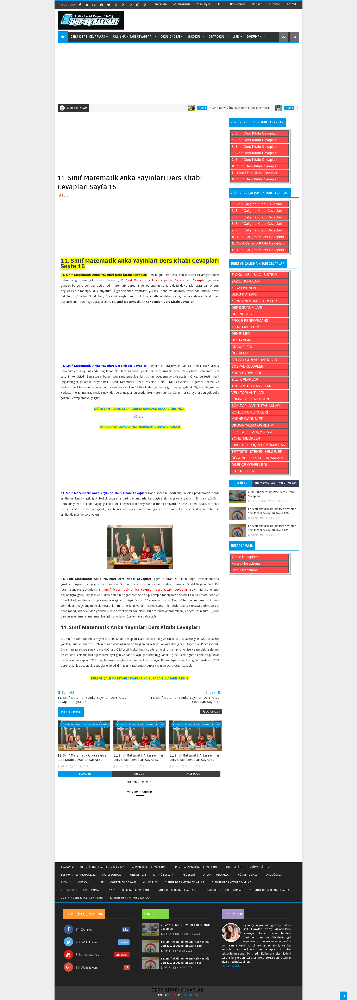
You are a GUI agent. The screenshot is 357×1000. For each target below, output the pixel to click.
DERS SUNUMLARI (246, 308)
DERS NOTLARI (244, 294)
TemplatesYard (190, 995)
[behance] (130, 5)
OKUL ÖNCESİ (274, 874)
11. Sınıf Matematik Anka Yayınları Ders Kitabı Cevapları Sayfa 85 (138, 758)
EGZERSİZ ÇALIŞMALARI (251, 432)
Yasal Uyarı (203, 4)
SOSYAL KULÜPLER (247, 366)
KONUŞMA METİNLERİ (249, 412)
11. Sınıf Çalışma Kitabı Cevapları (257, 243)
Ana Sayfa (67, 867)
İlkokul (194, 36)
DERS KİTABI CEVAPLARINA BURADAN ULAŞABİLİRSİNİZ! (140, 427)
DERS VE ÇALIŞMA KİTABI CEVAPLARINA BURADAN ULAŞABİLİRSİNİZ (139, 678)
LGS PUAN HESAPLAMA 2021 (78, 874)
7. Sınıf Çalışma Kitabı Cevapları (256, 217)
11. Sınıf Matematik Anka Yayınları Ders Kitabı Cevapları (85, 725)
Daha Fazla (213, 711)
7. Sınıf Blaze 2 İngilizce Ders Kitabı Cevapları (220, 108)
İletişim (257, 4)
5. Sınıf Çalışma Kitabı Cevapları (256, 204)
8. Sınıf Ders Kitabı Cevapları (254, 153)
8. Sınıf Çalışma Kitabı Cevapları (256, 224)
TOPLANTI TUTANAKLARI (252, 386)
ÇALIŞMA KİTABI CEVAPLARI (148, 867)
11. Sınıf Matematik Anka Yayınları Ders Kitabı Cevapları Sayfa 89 (83, 758)
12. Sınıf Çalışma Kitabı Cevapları (257, 250)
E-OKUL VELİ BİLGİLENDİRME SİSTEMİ (247, 867)
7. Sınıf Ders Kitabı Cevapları (254, 147)
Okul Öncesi (170, 36)
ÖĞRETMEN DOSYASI (123, 882)
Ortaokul (217, 36)
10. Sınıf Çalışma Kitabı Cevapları (257, 237)
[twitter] (87, 5)
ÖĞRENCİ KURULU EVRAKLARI (257, 458)
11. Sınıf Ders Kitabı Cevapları (254, 173)
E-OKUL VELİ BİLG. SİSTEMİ (254, 275)
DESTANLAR (241, 340)
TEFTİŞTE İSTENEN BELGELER (256, 452)
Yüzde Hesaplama (245, 557)
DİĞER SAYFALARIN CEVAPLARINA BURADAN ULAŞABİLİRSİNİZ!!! (139, 409)
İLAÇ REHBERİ (243, 471)
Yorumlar (287, 483)
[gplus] (94, 5)
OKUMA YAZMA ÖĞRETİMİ (252, 425)
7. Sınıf (183, 107)
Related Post (70, 712)
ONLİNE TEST (242, 314)
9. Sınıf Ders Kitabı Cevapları (254, 160)
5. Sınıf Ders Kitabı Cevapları (254, 133)
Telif (220, 4)
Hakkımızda (238, 4)
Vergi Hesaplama (244, 570)
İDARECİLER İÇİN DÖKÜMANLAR (258, 445)
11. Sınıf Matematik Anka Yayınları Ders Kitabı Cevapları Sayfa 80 (194, 758)
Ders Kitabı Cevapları (87, 36)
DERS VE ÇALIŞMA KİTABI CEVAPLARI (194, 867)
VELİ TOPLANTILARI (247, 393)
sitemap (274, 4)
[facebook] (80, 5)
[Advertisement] (179, 73)
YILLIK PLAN (150, 882)
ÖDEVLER (239, 353)
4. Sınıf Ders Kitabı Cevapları (185, 882)
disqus (139, 773)
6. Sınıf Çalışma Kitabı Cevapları (256, 211)
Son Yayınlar (264, 483)
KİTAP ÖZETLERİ (245, 327)
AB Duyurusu (181, 4)
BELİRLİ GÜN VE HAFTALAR (254, 360)
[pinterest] (101, 5)
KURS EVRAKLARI (246, 373)
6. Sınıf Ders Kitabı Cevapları (254, 140)
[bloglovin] (109, 5)
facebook (193, 773)
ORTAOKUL (85, 882)
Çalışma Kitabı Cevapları (133, 36)
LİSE (101, 882)
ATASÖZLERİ (241, 347)
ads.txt (291, 4)
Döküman (254, 36)
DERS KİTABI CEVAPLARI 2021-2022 (102, 867)
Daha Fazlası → (232, 966)
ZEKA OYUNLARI (245, 288)
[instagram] (137, 5)
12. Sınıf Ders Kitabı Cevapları (255, 179)
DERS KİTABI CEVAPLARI (178, 990)
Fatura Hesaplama (245, 563)
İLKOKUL (66, 882)
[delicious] (145, 5)
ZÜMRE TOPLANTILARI (250, 399)
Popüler (241, 483)
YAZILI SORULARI (245, 281)
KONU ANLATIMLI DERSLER (254, 301)
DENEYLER (240, 334)
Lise (236, 36)
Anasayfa (161, 4)
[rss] (123, 5)
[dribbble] (116, 5)
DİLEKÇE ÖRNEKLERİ (249, 465)
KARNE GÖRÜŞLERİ (247, 419)
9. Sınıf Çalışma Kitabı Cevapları (256, 230)
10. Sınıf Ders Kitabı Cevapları (255, 166)
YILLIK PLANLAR (244, 379)
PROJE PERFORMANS (249, 321)
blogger (85, 773)
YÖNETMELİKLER (245, 438)
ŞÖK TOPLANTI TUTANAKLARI (256, 406)
